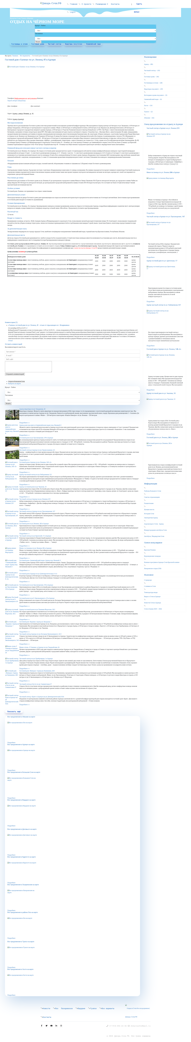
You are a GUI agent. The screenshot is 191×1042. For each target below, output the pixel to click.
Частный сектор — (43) (152, 70)
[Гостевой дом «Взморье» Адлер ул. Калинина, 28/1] (12, 675)
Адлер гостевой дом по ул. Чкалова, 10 (32, 487)
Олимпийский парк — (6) (153, 99)
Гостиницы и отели (19, 44)
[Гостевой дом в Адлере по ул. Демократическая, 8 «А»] (12, 577)
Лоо (56, 1008)
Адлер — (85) (148, 64)
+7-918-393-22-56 (118, 1026)
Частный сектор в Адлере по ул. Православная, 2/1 (37, 450)
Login (72, 12)
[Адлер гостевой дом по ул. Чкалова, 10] (12, 491)
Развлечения (148, 503)
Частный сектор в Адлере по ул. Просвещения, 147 (37, 511)
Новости (46, 1008)
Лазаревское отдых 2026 (152, 568)
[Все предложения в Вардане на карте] (73, 815)
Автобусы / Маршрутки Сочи (154, 536)
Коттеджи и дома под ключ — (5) (155, 95)
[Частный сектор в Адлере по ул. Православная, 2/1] (12, 454)
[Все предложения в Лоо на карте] (73, 732)
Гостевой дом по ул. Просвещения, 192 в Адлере (36, 585)
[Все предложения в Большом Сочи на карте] (73, 787)
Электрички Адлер (151, 518)
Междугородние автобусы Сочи (155, 530)
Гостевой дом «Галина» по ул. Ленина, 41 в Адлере (30, 59)
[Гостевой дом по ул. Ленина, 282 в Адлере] (12, 528)
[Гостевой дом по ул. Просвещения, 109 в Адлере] (12, 442)
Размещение (101, 4)
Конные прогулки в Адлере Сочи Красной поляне (161, 562)
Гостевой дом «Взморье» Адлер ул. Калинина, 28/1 (37, 671)
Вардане (81, 1008)
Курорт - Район (40, 25)
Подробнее (11, 742)
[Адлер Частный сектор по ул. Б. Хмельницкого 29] (12, 601)
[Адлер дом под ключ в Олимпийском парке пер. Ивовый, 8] (12, 429)
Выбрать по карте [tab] (14, 384)
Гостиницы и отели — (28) (153, 83)
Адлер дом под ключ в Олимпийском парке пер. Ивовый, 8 (40, 425)
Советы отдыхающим (152, 497)
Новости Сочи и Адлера (152, 603)
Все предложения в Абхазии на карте (21, 717)
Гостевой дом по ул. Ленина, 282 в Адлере (34, 524)
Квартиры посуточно (73, 44)
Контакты (115, 4)
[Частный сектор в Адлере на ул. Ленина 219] (12, 503)
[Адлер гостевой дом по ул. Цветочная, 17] (166, 276)
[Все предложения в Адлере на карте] (73, 759)
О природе (148, 580)
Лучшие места (149, 509)
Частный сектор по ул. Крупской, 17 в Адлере (35, 536)
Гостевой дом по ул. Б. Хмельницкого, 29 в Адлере (37, 598)
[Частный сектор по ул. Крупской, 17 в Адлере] (12, 540)
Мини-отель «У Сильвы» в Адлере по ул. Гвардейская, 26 (39, 647)
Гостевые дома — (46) (151, 77)
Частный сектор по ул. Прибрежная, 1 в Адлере (36, 658)
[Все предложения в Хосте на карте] (73, 984)
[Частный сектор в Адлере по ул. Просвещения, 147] (12, 515)
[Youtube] (51, 1026)
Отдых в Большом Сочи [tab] (16, 381)
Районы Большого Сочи (152, 491)
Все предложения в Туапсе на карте (20, 941)
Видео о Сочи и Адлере (152, 596)
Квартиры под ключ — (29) (153, 89)
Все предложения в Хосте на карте (20, 969)
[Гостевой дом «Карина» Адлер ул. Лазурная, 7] (12, 626)
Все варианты (108, 1008)
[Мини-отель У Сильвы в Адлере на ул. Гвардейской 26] (12, 650)
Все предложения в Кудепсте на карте (21, 857)
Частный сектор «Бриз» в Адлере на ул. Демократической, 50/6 (41, 697)
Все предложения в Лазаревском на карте (23, 885)
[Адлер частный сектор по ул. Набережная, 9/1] (12, 479)
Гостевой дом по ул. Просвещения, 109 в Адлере (36, 438)
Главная (73, 4)
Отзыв (10, 341)
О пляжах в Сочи (150, 586)
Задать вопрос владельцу (16, 101)
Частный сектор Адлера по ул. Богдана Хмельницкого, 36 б (40, 634)
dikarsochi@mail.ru (140, 1026)
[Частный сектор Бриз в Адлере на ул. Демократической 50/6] (12, 699)
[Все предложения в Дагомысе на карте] (73, 844)
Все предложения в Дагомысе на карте (22, 829)
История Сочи (149, 514)
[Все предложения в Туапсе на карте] (73, 956)
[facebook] (41, 1026)
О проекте (86, 4)
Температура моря (150, 592)
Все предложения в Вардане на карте (21, 800)
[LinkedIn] (56, 1026)
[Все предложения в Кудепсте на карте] (73, 872)
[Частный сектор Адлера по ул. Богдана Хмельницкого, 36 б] (12, 638)
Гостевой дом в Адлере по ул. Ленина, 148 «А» (35, 462)
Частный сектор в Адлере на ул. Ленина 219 (34, 499)
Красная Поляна (150, 550)
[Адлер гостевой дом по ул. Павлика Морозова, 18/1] (12, 613)
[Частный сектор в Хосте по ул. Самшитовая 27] (12, 687)
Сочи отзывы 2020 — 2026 (153, 609)
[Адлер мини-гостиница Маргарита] (12, 552)
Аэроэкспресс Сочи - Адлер (154, 524)
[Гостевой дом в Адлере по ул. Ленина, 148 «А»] (12, 466)
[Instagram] (61, 1026)
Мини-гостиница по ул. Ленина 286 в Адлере (35, 548)
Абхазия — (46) (149, 118)
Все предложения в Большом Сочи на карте (23, 772)
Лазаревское (67, 1008)
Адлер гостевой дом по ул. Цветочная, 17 (162, 261)
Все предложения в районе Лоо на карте (22, 912)
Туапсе (93, 1008)
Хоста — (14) (148, 105)
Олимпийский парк (93, 44)
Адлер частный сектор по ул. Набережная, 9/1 (35, 474)
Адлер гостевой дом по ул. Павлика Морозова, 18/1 (37, 609)
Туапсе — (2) (148, 112)
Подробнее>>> (24, 423)
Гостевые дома (37, 44)
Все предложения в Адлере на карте (21, 744)
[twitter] (46, 1026)
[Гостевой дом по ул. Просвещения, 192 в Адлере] (12, 589)
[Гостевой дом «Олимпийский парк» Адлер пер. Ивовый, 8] (12, 564)
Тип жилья (39, 33)
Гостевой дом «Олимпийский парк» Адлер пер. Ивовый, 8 (40, 560)
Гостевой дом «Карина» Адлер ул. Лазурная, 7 (35, 622)
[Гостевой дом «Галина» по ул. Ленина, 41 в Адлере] (73, 81)
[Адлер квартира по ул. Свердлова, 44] (12, 415)
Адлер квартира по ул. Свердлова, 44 (32, 409)
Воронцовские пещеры (152, 556)
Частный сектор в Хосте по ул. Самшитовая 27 (35, 684)
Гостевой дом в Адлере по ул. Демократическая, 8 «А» (38, 574)
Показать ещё (14, 711)
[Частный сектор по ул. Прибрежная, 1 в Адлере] (12, 663)
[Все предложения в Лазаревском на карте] (73, 899)
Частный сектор (54, 44)
